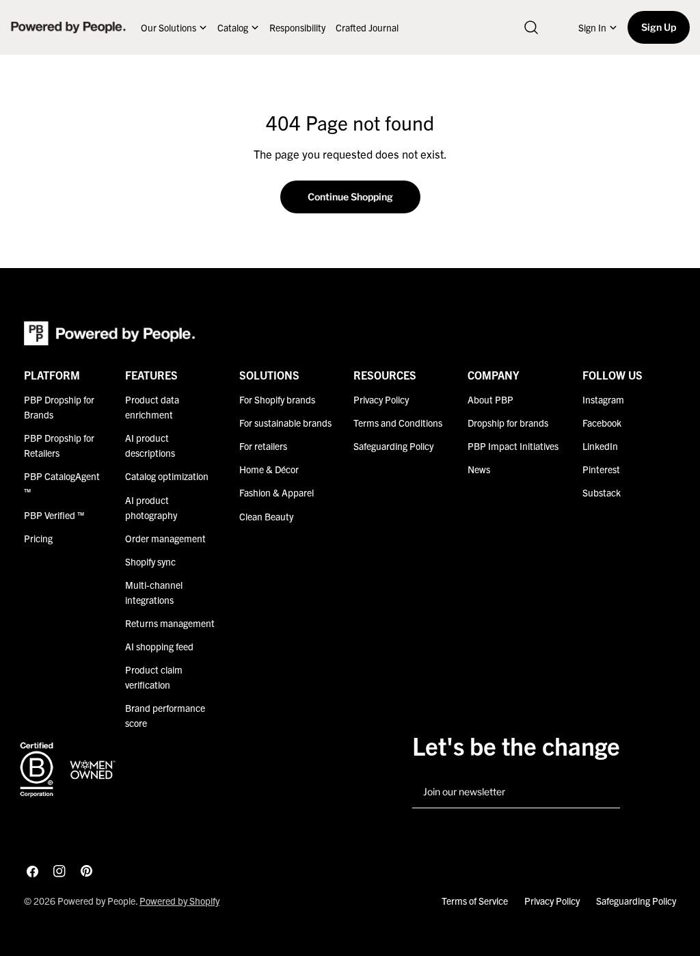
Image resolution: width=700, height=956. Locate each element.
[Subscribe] (604, 792)
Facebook (601, 422)
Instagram (603, 399)
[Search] (531, 27)
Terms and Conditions (397, 422)
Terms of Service (475, 900)
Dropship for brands (508, 422)
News (479, 469)
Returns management (170, 623)
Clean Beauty (266, 516)
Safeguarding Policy (393, 446)
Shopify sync (150, 561)
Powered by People (96, 900)
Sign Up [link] (658, 27)
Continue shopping (350, 196)
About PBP (490, 399)
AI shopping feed (159, 646)
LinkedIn (600, 446)
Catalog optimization (166, 476)
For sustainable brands (285, 422)
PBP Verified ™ (54, 515)
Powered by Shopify (179, 900)
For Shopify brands (277, 399)
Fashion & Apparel (276, 492)
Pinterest (601, 469)
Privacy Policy (381, 399)
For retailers (263, 446)
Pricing (38, 538)
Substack (601, 492)
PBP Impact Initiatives (513, 446)
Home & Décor (269, 469)
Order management (165, 538)
